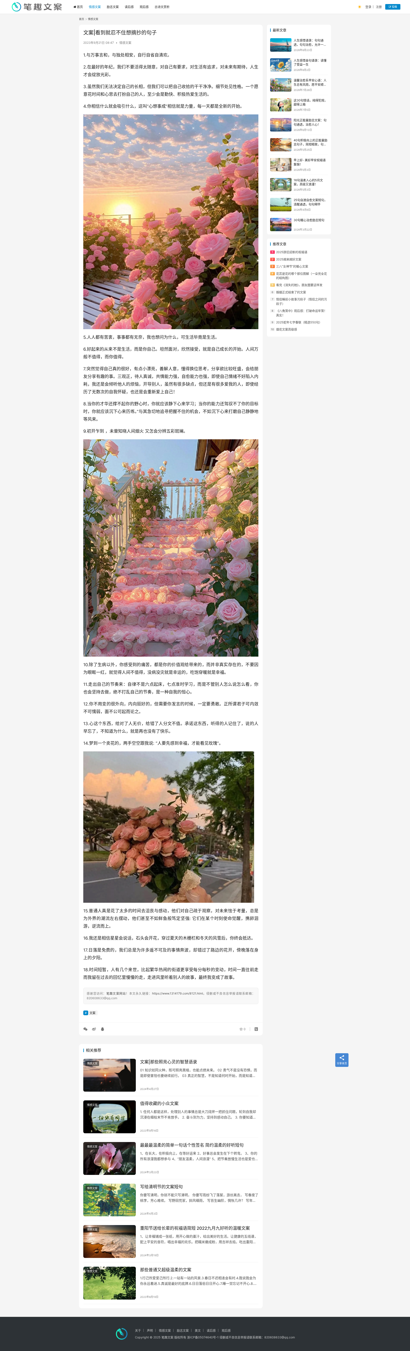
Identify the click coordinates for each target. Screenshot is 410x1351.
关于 (138, 1330)
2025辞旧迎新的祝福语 (291, 252)
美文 (198, 1330)
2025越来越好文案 (288, 259)
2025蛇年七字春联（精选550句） (299, 322)
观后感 (144, 7)
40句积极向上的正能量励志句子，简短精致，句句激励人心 (310, 144)
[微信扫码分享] (86, 1029)
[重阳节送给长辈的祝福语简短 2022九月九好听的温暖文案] (109, 1241)
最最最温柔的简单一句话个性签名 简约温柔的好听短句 (192, 1145)
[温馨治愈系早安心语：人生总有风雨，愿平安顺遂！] (280, 85)
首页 (80, 7)
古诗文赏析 (162, 7)
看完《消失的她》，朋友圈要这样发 (299, 285)
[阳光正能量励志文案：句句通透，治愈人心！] (280, 124)
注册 (379, 7)
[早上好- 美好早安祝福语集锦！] (280, 164)
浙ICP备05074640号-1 (203, 1337)
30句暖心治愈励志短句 (309, 220)
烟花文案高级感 (286, 329)
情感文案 (95, 7)
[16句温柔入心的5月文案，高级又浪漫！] (280, 184)
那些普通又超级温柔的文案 (165, 1269)
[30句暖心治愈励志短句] (280, 224)
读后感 (129, 7)
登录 (368, 7)
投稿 (394, 6)
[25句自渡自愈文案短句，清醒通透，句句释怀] (280, 204)
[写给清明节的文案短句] (109, 1200)
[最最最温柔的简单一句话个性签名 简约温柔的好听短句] (109, 1158)
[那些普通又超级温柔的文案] (109, 1283)
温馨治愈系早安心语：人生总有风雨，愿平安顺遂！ (310, 84)
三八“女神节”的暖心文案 (292, 266)
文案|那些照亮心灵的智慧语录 (168, 1062)
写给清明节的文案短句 (161, 1186)
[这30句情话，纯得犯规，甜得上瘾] (280, 105)
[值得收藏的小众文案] (109, 1116)
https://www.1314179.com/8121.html (177, 993)
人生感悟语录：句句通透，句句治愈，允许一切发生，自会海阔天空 (310, 44)
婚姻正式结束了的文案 (291, 292)
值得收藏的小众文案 (159, 1103)
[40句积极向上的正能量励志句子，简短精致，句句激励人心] (280, 145)
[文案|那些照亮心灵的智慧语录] (109, 1075)
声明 (150, 1330)
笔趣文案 (167, 1337)
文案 (92, 1013)
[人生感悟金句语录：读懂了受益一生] (280, 65)
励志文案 (113, 7)
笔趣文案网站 (116, 993)
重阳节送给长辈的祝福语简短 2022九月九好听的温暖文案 (195, 1228)
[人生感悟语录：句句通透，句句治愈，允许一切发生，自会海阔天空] (280, 45)
